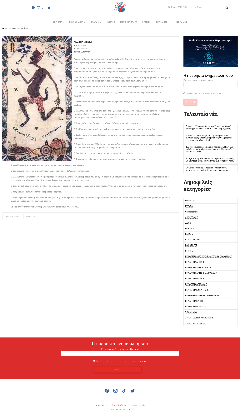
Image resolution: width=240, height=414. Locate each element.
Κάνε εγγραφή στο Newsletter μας (198, 80)
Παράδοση (30, 217)
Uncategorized (191, 212)
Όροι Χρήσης (119, 405)
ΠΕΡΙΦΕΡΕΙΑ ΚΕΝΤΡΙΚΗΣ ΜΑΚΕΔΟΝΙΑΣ (202, 295)
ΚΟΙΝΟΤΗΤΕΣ (191, 245)
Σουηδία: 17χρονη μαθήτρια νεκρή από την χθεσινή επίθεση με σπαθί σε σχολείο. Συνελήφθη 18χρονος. (208, 127)
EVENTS (189, 206)
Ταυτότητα (101, 405)
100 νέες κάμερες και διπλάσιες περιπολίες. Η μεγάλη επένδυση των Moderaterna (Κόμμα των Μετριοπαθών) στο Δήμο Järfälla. (210, 149)
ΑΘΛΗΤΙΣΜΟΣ (191, 217)
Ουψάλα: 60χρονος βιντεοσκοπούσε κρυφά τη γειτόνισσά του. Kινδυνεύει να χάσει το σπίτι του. (207, 169)
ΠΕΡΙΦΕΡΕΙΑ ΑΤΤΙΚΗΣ (194, 262)
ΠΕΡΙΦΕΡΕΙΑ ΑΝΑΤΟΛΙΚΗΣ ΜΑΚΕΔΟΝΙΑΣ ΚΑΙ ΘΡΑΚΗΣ (208, 256)
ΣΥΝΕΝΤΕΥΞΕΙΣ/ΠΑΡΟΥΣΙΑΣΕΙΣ (199, 318)
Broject (126, 410)
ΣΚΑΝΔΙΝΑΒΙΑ (191, 312)
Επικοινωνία (138, 405)
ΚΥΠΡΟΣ (189, 251)
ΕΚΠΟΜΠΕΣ (190, 228)
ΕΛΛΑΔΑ (87, 52)
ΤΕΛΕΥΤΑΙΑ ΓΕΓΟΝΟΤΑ (195, 323)
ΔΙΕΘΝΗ (188, 223)
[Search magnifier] (227, 7)
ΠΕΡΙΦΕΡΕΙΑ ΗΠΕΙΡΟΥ (194, 279)
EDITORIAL (78, 52)
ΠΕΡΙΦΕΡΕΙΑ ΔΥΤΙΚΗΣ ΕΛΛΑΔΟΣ (199, 268)
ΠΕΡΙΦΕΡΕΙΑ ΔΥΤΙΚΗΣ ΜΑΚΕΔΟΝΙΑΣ (201, 273)
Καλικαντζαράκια (12, 217)
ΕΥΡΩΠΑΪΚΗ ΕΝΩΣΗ (193, 240)
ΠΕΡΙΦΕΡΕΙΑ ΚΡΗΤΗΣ (194, 301)
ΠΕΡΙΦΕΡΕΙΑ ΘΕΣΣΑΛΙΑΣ (196, 284)
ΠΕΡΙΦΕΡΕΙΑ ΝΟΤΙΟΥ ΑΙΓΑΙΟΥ (198, 307)
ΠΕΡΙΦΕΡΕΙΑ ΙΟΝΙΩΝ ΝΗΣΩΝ (197, 290)
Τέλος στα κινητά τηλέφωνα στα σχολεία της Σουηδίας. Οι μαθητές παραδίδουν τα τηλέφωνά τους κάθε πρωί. (210, 160)
